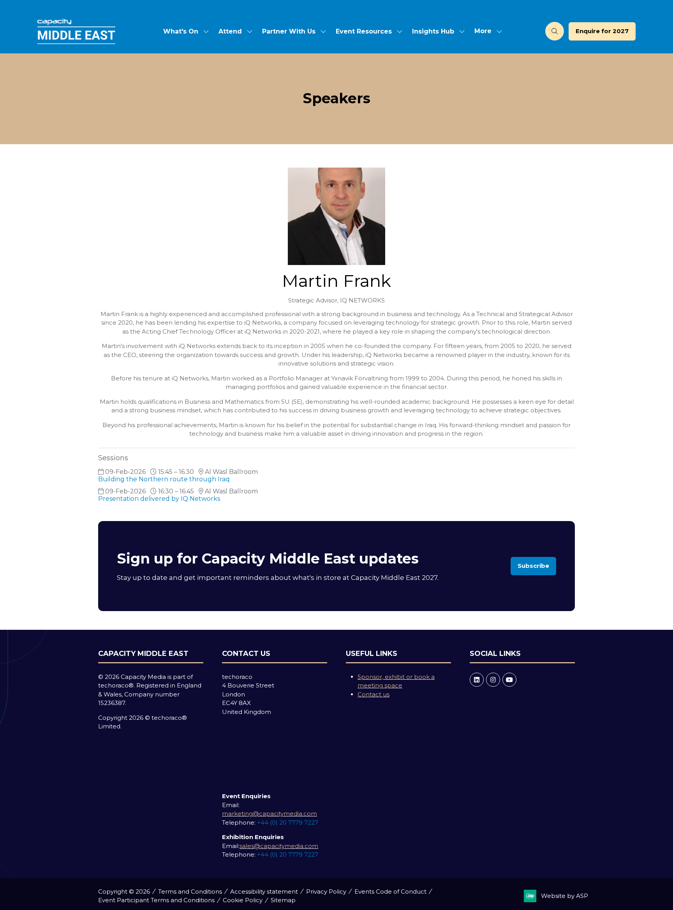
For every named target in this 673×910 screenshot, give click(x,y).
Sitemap (283, 900)
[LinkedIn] (477, 680)
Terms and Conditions (190, 891)
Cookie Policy (243, 900)
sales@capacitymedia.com (279, 846)
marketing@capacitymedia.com (269, 813)
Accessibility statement (264, 891)
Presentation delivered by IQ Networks (159, 498)
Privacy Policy (326, 891)
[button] (486, 31)
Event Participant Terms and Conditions (156, 900)
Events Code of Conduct (390, 891)
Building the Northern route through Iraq (164, 479)
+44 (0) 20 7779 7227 (287, 822)
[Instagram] (493, 680)
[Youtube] (509, 680)
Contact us (373, 694)
